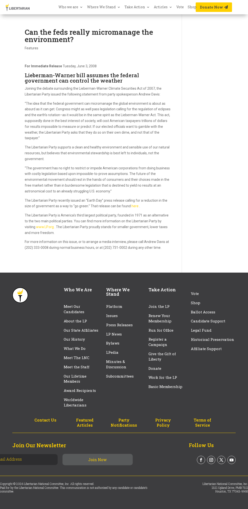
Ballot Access (203, 312)
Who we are (68, 7)
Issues (112, 315)
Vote (180, 7)
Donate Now (211, 7)
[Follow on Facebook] (201, 460)
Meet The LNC (76, 357)
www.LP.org (45, 227)
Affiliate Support (206, 348)
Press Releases (119, 324)
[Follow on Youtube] (231, 460)
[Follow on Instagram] (211, 460)
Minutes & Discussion (116, 364)
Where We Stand (101, 7)
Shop (192, 7)
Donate (154, 368)
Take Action (134, 7)
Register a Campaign (157, 342)
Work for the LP (162, 377)
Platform (114, 306)
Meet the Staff (76, 366)
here (135, 206)
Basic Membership (165, 386)
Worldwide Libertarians (75, 402)
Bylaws (112, 343)
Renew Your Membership (159, 318)
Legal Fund (201, 330)
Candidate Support (208, 321)
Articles (161, 7)
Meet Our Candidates (74, 309)
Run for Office (160, 330)
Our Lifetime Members (75, 379)
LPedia (112, 352)
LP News (114, 334)
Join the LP (159, 306)
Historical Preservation (212, 339)
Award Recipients (80, 390)
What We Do (74, 348)
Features (31, 48)
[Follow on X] (221, 460)
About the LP (75, 321)
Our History (74, 339)
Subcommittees (120, 376)
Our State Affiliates (81, 330)
